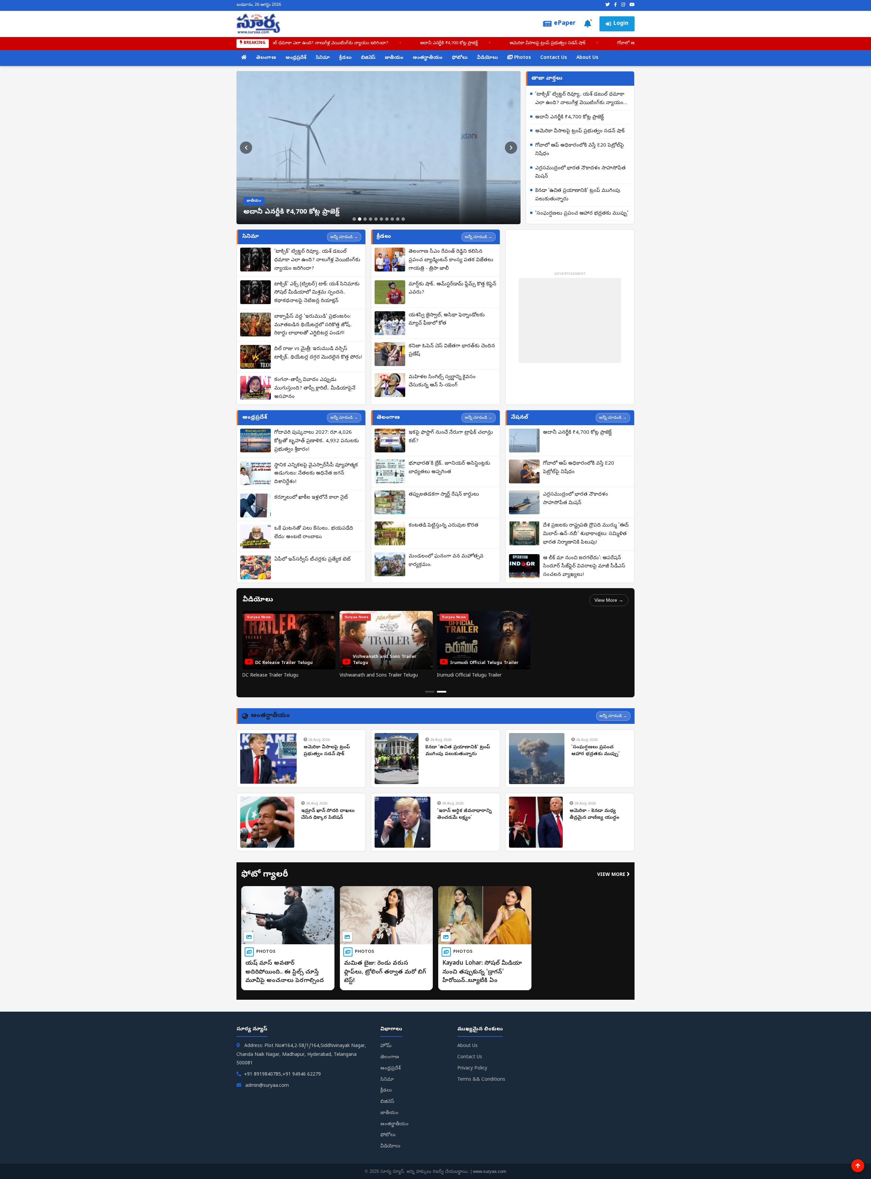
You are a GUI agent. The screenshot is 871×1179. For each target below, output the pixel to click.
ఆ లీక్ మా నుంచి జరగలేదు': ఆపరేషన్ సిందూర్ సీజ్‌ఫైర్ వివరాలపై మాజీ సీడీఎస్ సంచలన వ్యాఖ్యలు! (584, 567)
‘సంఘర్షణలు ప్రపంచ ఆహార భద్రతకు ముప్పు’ (581, 213)
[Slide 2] (359, 219)
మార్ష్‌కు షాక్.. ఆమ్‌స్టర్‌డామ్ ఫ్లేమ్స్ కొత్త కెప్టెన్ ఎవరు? (452, 288)
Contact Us (553, 58)
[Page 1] (429, 692)
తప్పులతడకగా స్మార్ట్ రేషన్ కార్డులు (444, 494)
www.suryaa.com (489, 1171)
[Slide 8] (392, 219)
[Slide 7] (387, 219)
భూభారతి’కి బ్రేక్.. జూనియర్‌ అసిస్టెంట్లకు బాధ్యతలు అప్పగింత (449, 468)
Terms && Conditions (481, 1080)
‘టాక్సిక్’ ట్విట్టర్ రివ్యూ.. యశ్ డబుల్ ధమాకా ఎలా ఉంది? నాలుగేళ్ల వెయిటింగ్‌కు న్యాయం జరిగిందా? (326, 43)
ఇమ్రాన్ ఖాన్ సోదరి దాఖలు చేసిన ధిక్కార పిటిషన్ (328, 814)
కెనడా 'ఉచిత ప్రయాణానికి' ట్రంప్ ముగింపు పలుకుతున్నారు (577, 195)
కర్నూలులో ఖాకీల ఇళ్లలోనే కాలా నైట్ (311, 497)
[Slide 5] (376, 219)
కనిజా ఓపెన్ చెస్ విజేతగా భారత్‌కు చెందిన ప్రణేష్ (452, 350)
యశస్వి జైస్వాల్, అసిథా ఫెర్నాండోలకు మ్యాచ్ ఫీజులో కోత (447, 319)
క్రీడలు (345, 58)
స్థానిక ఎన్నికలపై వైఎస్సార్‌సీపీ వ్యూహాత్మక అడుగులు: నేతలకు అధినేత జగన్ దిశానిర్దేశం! (316, 474)
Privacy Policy (472, 1068)
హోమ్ (386, 1046)
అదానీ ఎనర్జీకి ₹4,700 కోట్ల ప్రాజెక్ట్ (474, 43)
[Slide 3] (365, 219)
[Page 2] (441, 692)
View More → (608, 600)
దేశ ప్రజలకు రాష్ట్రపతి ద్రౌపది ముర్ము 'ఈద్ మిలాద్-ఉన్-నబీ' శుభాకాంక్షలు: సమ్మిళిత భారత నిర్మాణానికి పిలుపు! (586, 534)
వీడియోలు (487, 58)
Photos (522, 58)
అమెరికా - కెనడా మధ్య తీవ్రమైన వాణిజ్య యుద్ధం (594, 814)
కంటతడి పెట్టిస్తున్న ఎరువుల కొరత (443, 525)
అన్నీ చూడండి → (344, 236)
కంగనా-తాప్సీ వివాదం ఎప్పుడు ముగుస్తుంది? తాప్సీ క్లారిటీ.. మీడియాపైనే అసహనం (315, 388)
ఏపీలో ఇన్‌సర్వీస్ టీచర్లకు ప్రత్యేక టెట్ (312, 559)
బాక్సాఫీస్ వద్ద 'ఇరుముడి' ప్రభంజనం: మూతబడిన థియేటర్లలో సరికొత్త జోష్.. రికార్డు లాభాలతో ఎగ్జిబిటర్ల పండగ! (313, 325)
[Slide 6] (381, 219)
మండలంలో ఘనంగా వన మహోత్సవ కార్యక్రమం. (446, 560)
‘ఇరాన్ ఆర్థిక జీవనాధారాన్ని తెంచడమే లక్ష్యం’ (464, 814)
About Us (587, 58)
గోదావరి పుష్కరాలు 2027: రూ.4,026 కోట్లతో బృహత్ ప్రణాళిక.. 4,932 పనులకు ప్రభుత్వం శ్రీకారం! (316, 441)
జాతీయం (394, 58)
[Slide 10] (403, 219)
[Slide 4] (370, 219)
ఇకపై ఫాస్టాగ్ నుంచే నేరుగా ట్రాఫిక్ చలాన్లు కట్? (451, 437)
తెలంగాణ (266, 58)
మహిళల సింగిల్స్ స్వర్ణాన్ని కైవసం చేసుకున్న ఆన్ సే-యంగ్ (442, 381)
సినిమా (323, 58)
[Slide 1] (354, 219)
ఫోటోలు (459, 58)
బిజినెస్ (368, 58)
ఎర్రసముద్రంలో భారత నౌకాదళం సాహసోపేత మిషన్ (580, 172)
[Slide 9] (397, 219)
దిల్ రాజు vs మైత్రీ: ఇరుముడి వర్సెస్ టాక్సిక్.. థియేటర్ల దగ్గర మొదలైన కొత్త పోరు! (318, 353)
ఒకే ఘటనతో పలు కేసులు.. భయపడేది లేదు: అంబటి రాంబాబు (313, 533)
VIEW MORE (613, 875)
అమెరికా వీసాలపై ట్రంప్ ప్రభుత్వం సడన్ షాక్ (572, 43)
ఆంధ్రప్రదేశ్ (295, 58)
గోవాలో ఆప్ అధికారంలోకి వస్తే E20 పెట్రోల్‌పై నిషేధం (579, 149)
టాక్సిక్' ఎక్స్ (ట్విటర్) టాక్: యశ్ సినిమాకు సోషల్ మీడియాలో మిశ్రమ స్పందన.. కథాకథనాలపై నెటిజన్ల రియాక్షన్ (317, 293)
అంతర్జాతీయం (427, 58)
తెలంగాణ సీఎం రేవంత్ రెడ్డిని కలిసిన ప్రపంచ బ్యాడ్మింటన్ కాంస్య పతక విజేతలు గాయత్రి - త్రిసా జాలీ (451, 260)
